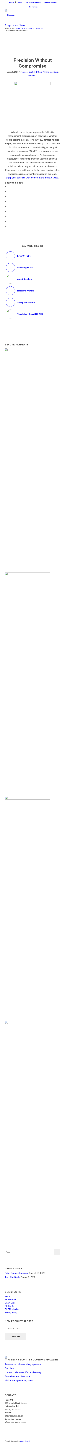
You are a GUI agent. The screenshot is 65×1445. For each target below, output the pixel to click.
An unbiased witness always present (23, 1364)
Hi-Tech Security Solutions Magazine (33, 1359)
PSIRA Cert (10, 1306)
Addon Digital (25, 1441)
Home (11, 2)
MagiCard (54, 72)
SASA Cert (10, 1302)
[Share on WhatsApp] (9, 196)
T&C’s (7, 1296)
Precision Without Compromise (32, 63)
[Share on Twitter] (9, 191)
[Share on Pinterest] (9, 201)
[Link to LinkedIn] (58, 1441)
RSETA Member (12, 1309)
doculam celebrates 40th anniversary (23, 1372)
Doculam (9, 1368)
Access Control (29, 72)
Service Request (50, 2)
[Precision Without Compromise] (32, 49)
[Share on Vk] (9, 216)
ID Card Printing (42, 72)
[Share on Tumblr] (9, 211)
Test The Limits (12, 1276)
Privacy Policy (11, 1312)
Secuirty (31, 75)
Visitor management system (19, 1380)
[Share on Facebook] (9, 186)
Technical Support (33, 2)
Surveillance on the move (17, 1376)
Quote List (33, 7)
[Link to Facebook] (53, 1441)
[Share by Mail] (9, 226)
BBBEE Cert (10, 1299)
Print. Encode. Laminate (16, 1272)
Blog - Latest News (15, 25)
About (20, 2)
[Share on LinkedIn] (9, 206)
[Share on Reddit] (9, 221)
